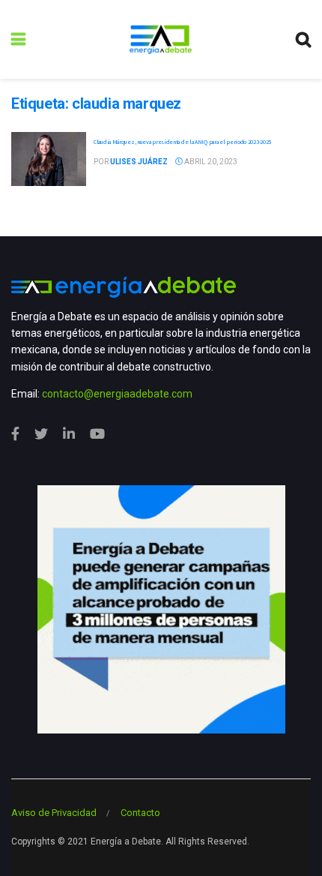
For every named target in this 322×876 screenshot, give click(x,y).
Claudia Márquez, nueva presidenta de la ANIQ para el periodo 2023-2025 (182, 142)
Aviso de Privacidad (54, 812)
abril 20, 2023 (210, 162)
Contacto (140, 812)
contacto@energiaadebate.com (117, 394)
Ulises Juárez (139, 162)
